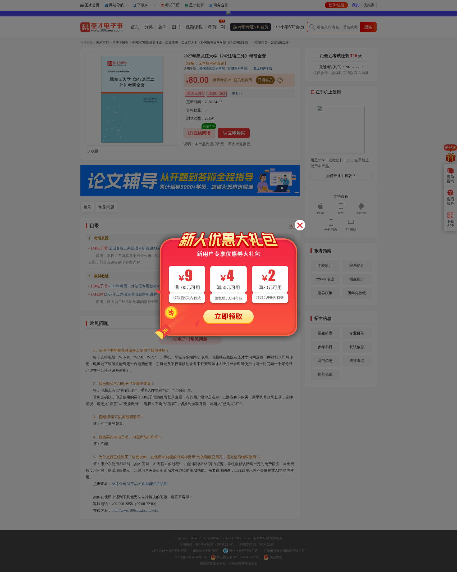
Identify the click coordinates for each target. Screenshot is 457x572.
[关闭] (300, 225)
